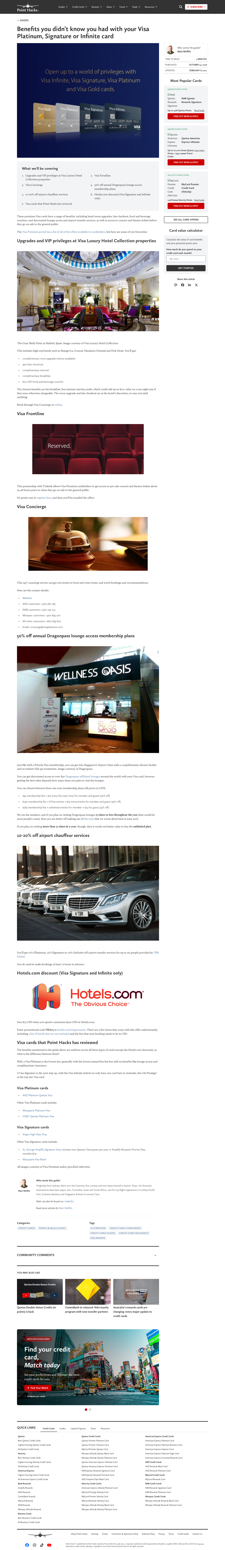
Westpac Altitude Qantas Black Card (98, 1453)
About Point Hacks (79, 1534)
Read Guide (199, 110)
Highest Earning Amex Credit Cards (33, 1475)
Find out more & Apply (186, 162)
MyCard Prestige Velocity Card (95, 1492)
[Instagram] (34, 1546)
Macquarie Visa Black (34, 1159)
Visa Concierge (34, 185)
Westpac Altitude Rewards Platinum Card (163, 1505)
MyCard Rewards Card (155, 1479)
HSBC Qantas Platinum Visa (38, 1116)
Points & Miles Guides (52, 1228)
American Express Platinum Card (159, 1440)
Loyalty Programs (78, 1428)
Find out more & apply (186, 116)
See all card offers (186, 219)
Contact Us (197, 1534)
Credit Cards (78, 7)
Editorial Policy (148, 1534)
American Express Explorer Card (159, 1449)
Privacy (161, 1534)
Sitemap (94, 1534)
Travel (122, 7)
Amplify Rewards (25, 1488)
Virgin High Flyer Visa (34, 1134)
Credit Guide (183, 1534)
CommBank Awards (26, 1496)
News (109, 7)
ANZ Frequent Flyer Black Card (95, 1479)
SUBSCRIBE (196, 6)
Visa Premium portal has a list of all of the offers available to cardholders (63, 232)
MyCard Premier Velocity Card (95, 1496)
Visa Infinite (97, 1238)
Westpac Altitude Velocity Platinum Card (99, 1509)
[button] (86, 1409)
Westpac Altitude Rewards (29, 1509)
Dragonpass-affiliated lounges (82, 776)
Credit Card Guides (102, 1233)
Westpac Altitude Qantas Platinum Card (99, 1458)
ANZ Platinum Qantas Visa (37, 1095)
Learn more (199, 150)
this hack (89, 818)
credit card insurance (134, 1233)
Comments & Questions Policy (125, 1534)
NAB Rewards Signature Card (158, 1488)
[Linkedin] (189, 285)
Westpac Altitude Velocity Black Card (98, 1505)
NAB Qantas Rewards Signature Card (98, 1470)
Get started (186, 268)
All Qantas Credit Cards (28, 1449)
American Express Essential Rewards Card (163, 1458)
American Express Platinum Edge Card (162, 1453)
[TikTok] (41, 1546)
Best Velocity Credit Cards (29, 1458)
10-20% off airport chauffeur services (47, 194)
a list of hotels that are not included (49, 1033)
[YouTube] (49, 1546)
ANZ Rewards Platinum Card (158, 1470)
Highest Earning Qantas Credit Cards (34, 1445)
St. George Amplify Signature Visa (41, 1149)
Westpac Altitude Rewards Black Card (161, 1501)
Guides (61, 7)
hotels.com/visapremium (71, 1029)
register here (44, 497)
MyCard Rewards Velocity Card (95, 1501)
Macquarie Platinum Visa (36, 1110)
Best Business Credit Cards (30, 1518)
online (58, 404)
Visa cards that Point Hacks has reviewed (49, 203)
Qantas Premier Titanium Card (95, 1445)
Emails (105, 1534)
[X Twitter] (196, 285)
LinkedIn (68, 1201)
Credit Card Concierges (125, 1228)
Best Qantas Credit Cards (29, 1440)
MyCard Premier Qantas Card (95, 1449)
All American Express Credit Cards (33, 1479)
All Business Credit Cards (29, 1522)
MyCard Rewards (25, 1501)
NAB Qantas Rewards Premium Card (98, 1475)
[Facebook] (182, 285)
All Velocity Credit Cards (28, 1466)
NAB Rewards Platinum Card (158, 1492)
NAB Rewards (24, 1505)
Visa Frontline (102, 175)
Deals (134, 7)
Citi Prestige (98, 1228)
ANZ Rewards (24, 1492)
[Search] (179, 7)
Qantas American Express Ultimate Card (99, 1462)
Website (27, 598)
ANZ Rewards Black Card (156, 1466)
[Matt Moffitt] (24, 1183)
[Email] (176, 285)
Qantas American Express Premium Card (100, 1466)
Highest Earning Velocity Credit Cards (34, 1462)
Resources (149, 7)
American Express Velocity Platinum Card (100, 1488)
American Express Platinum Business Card (163, 1445)
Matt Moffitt (24, 1191)
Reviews (95, 7)
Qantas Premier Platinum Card (95, 1440)
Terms (171, 1534)
